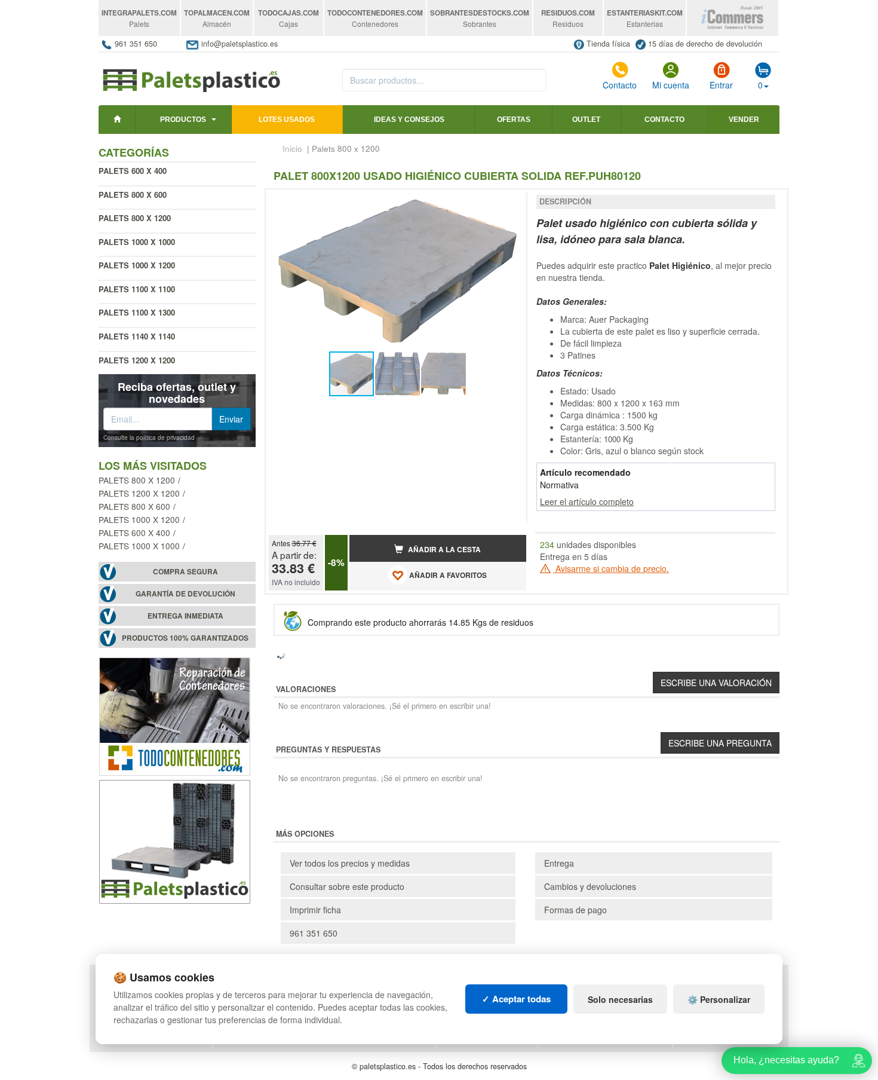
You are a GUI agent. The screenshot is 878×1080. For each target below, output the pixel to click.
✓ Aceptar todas (516, 998)
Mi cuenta (670, 85)
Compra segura (185, 572)
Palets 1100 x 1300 (137, 312)
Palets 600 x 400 (133, 170)
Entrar (721, 85)
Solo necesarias (620, 999)
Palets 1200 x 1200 (137, 360)
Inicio (292, 148)
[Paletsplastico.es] (175, 840)
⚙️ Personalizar (718, 999)
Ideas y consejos (409, 119)
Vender (744, 119)
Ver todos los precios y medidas (350, 863)
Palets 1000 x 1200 (137, 265)
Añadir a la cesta (443, 549)
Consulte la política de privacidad (149, 437)
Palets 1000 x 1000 (137, 241)
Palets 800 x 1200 (137, 480)
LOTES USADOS (287, 119)
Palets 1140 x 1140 (137, 336)
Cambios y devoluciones (590, 886)
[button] (506, 203)
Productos (183, 119)
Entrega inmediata (185, 616)
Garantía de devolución (185, 594)
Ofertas (513, 119)
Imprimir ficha (315, 910)
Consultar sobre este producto (347, 886)
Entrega (559, 863)
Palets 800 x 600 (133, 194)
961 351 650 (136, 43)
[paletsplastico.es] (191, 74)
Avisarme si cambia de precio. (611, 568)
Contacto (620, 85)
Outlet (586, 119)
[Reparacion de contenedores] (175, 715)
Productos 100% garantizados (185, 638)
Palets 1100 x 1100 (137, 289)
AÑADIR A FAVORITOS (447, 575)
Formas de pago (575, 910)
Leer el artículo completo (587, 501)
